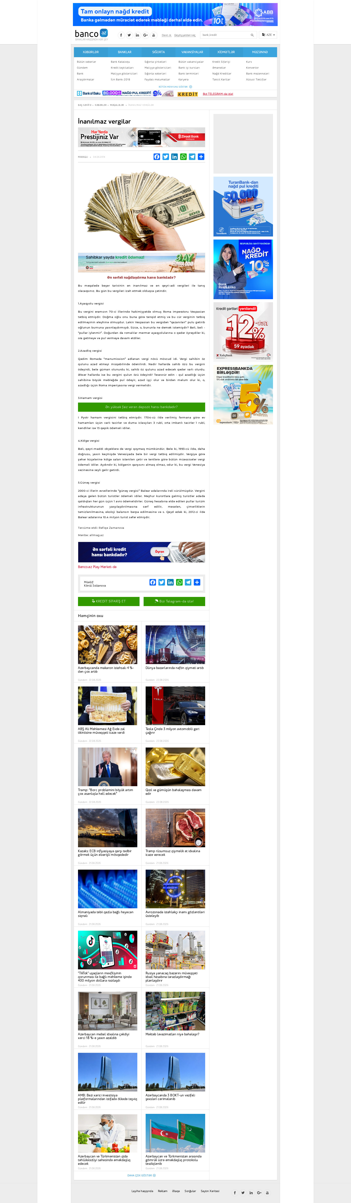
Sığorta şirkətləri (156, 61)
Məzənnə (260, 52)
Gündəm (82, 67)
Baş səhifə (84, 105)
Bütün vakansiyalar (191, 61)
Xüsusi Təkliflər (256, 79)
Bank (80, 73)
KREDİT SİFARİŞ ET (110, 601)
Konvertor (252, 67)
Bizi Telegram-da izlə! (176, 601)
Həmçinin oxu (90, 615)
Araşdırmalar (85, 79)
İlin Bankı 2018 (120, 79)
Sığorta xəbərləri (155, 73)
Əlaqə (176, 1191)
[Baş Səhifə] (91, 34)
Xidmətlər (226, 52)
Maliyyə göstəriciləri (124, 73)
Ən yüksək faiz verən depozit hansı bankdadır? (141, 407)
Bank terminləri (189, 73)
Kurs (249, 61)
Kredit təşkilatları (122, 67)
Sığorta (158, 52)
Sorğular (190, 1191)
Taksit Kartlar (221, 79)
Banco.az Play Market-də (97, 567)
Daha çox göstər (140, 1175)
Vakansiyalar (192, 52)
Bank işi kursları (189, 67)
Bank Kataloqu (120, 61)
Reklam (163, 1191)
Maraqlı (83, 157)
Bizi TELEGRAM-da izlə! (218, 94)
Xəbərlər (91, 52)
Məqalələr (117, 105)
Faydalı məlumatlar (157, 79)
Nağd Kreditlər (222, 73)
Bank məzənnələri (257, 73)
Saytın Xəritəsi (210, 1191)
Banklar (125, 52)
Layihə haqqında (142, 1191)
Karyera (184, 79)
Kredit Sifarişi (221, 61)
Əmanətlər (219, 67)
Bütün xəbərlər (86, 61)
